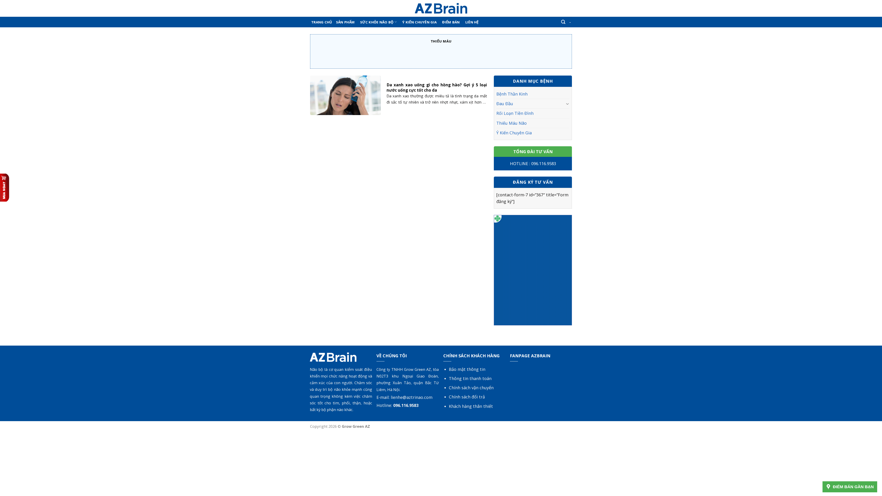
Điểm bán (451, 22)
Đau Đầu (504, 103)
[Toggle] (567, 104)
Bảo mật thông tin (467, 369)
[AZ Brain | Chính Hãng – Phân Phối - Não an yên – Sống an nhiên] (441, 8)
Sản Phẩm (345, 22)
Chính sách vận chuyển (471, 387)
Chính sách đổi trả (467, 397)
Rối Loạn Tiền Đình (515, 113)
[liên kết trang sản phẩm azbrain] (533, 270)
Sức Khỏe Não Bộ (377, 22)
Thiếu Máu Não (511, 123)
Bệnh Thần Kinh (512, 94)
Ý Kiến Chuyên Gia (419, 22)
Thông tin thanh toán (470, 378)
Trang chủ (321, 22)
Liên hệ (472, 22)
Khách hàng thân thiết (471, 406)
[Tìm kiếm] (563, 22)
